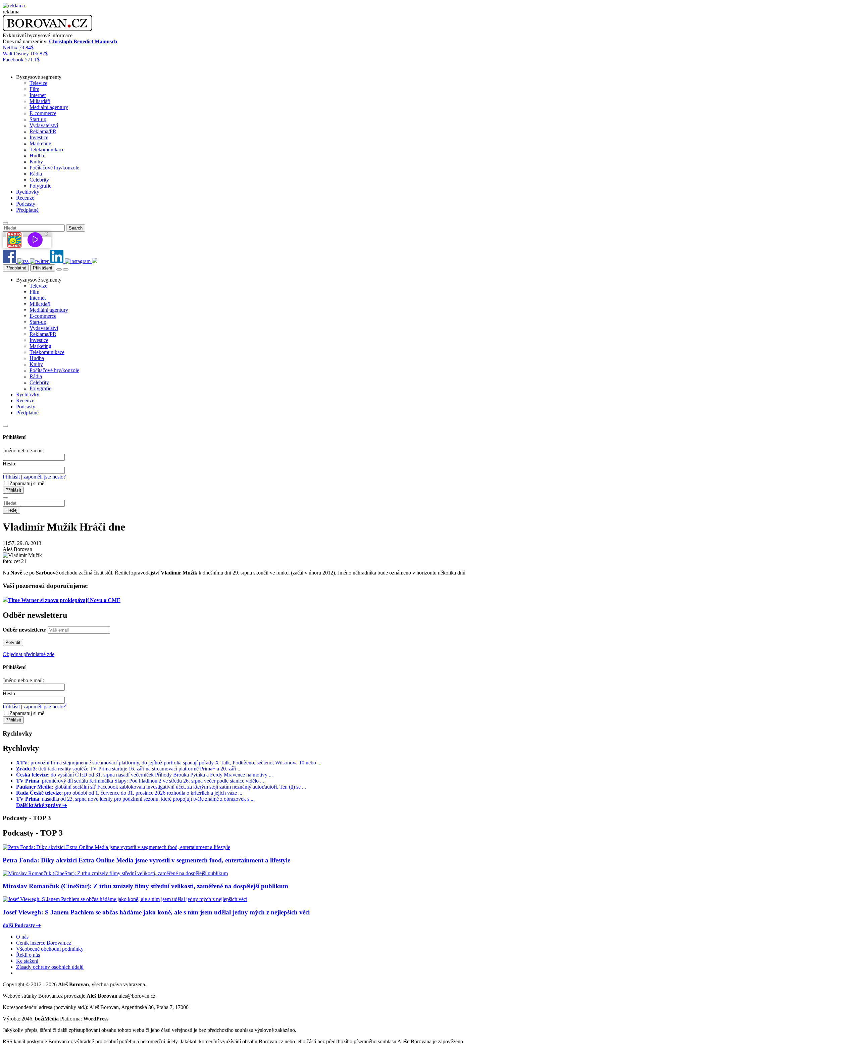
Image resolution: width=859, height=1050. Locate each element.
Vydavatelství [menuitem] (44, 125)
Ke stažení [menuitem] (27, 961)
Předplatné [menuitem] (27, 210)
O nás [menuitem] (22, 937)
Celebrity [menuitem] (39, 180)
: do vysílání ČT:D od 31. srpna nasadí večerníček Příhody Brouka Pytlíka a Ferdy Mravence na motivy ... (144, 775)
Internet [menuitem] (38, 95)
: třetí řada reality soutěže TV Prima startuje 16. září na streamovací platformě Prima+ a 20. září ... (129, 768)
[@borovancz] (40, 261)
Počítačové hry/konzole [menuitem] (54, 167)
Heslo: (9, 463)
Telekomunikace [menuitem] (47, 149)
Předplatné (15, 267)
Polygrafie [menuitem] (40, 186)
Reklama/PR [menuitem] (43, 131)
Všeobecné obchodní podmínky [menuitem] (50, 949)
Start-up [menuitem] (38, 119)
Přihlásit (11, 477)
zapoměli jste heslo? (44, 477)
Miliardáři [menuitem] (40, 101)
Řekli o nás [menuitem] (28, 955)
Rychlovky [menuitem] (27, 192)
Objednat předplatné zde (28, 654)
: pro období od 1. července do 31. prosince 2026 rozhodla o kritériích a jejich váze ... (129, 793)
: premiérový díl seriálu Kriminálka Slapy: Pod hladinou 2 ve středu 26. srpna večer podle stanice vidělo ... (140, 781)
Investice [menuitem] (39, 137)
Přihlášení (42, 267)
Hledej (11, 510)
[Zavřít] (5, 426)
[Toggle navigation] (65, 269)
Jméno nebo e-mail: (23, 450)
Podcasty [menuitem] (25, 204)
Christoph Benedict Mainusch (83, 41)
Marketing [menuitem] (40, 143)
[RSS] (23, 261)
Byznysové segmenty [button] (38, 77)
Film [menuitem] (34, 89)
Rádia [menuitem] (36, 174)
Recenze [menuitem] (25, 198)
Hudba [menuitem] (37, 155)
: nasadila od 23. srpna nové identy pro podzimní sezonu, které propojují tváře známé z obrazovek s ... (135, 799)
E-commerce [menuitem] (43, 113)
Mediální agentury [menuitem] (49, 107)
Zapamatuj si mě (26, 483)
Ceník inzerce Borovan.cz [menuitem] (43, 943)
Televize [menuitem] (38, 83)
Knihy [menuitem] (36, 161)
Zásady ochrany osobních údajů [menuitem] (50, 967)
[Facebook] (10, 261)
